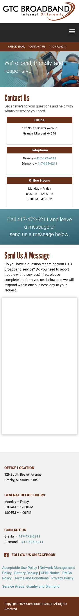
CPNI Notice (50, 573)
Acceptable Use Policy (19, 568)
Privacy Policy (62, 578)
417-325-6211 (47, 163)
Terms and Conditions (31, 578)
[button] (72, 31)
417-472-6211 (46, 158)
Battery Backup (26, 573)
